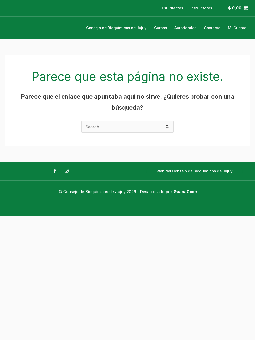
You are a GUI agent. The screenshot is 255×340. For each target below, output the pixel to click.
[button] (194, 171)
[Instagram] (66, 171)
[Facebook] (55, 171)
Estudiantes (172, 8)
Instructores (201, 8)
